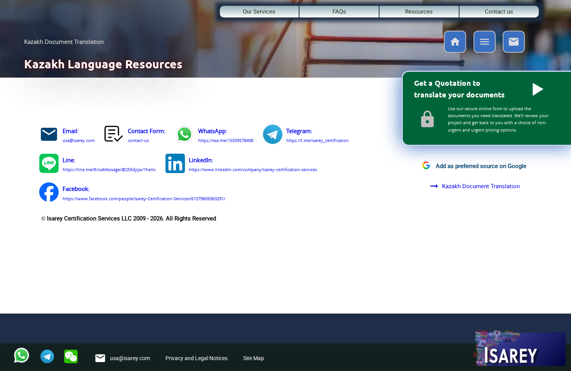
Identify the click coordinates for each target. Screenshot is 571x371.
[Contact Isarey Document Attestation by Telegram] (272, 135)
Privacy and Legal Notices (196, 358)
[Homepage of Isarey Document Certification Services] (519, 348)
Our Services (259, 11)
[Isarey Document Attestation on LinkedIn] (175, 164)
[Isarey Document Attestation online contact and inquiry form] (114, 135)
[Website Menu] (485, 43)
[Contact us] (514, 50)
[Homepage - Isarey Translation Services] (455, 50)
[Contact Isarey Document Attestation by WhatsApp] (184, 135)
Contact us (499, 11)
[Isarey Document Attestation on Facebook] (49, 193)
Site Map (253, 358)
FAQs (339, 11)
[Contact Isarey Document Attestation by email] (49, 135)
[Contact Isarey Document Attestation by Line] (49, 164)
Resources (419, 11)
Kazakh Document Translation (64, 41)
